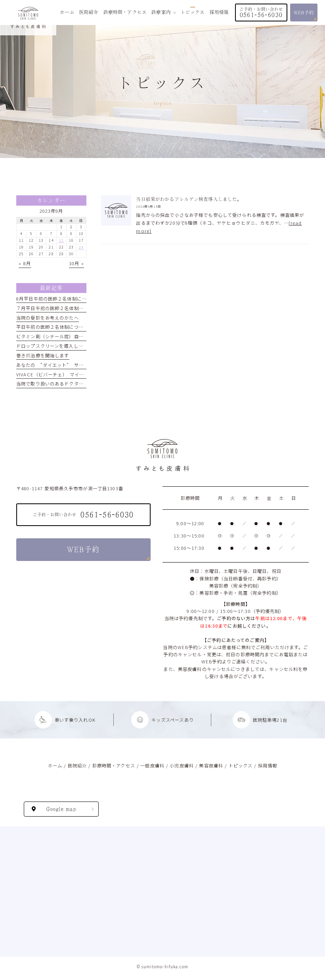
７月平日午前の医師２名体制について (57, 308)
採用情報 (267, 765)
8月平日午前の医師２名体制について (56, 298)
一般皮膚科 (152, 765)
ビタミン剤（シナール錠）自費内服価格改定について (74, 336)
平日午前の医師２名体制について (52, 327)
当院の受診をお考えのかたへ (47, 317)
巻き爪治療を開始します (42, 355)
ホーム (55, 765)
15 (61, 240)
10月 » (76, 263)
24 (81, 247)
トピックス (241, 765)
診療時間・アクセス (113, 765)
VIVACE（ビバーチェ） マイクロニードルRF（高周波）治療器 (84, 374)
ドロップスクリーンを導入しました (54, 346)
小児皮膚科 (182, 765)
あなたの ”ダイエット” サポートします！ (64, 365)
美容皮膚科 (211, 765)
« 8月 (25, 263)
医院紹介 (77, 765)
